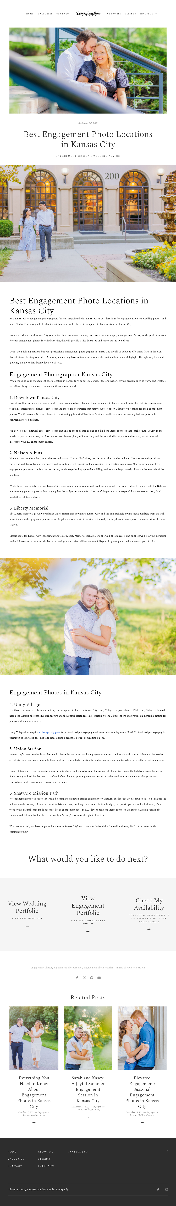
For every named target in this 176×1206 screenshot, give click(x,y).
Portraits (46, 1166)
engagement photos (41, 967)
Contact (62, 14)
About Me (114, 14)
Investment (148, 14)
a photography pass (49, 732)
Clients (130, 14)
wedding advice (106, 156)
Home (30, 14)
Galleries (45, 14)
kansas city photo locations (130, 967)
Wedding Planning (92, 1109)
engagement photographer (68, 967)
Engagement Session (73, 156)
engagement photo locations (99, 967)
